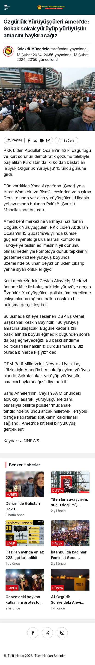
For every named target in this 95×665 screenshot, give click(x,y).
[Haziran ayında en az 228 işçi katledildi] (25, 542)
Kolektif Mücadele (33, 49)
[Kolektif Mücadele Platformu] (51, 7)
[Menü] (7, 7)
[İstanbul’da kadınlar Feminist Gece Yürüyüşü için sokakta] (70, 542)
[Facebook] (32, 632)
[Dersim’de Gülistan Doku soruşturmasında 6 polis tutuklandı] (25, 494)
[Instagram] (62, 632)
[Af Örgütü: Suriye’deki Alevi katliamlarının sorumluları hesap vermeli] (70, 589)
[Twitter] (47, 632)
